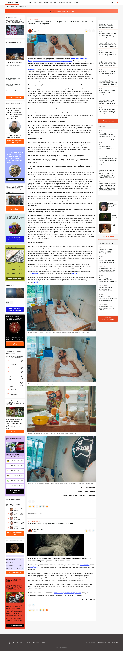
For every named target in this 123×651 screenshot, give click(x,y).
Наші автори (36, 642)
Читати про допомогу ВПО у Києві (14, 208)
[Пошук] (117, 2)
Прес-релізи (62, 2)
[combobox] (9, 302)
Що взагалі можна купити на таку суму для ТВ (14, 238)
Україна (30, 2)
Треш (55, 2)
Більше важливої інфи (108, 318)
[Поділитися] (89, 30)
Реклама (76, 2)
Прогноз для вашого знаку (15, 343)
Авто (117, 642)
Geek (109, 642)
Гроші (51, 2)
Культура (46, 2)
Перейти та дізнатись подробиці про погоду (14, 309)
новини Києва (32, 513)
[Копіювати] (93, 30)
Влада (40, 2)
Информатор (32, 69)
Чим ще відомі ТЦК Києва (14, 179)
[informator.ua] (12, 2)
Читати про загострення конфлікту (14, 141)
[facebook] (5, 643)
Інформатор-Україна (101, 642)
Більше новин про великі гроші (14, 533)
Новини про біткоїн (15, 572)
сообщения (34, 567)
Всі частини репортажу (15, 625)
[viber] (21, 643)
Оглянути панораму (15, 97)
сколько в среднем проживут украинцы (67, 593)
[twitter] (13, 643)
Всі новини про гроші (14, 278)
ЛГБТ (40, 513)
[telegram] (17, 643)
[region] (15, 306)
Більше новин (108, 121)
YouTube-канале (33, 273)
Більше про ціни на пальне (14, 491)
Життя (35, 2)
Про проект (69, 2)
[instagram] (9, 643)
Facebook (74, 273)
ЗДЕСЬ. (36, 282)
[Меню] (21, 2)
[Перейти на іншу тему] (115, 2)
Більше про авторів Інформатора (108, 237)
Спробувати (14, 432)
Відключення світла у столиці (65, 11)
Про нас (28, 642)
